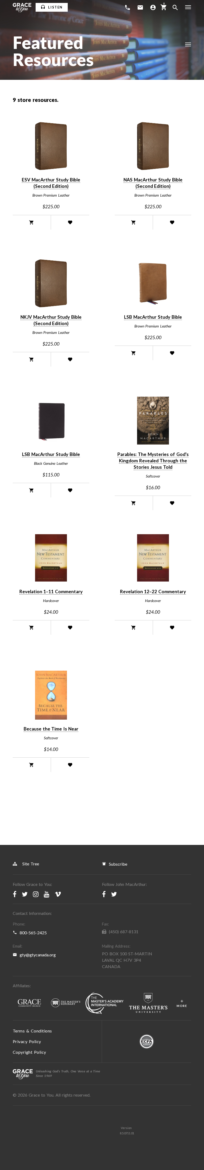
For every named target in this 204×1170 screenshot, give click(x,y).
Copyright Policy (29, 1052)
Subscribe (118, 863)
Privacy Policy (27, 1041)
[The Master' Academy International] (105, 1003)
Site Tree (30, 863)
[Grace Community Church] (29, 1003)
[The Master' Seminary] (65, 1003)
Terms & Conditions (32, 1030)
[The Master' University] (148, 1003)
